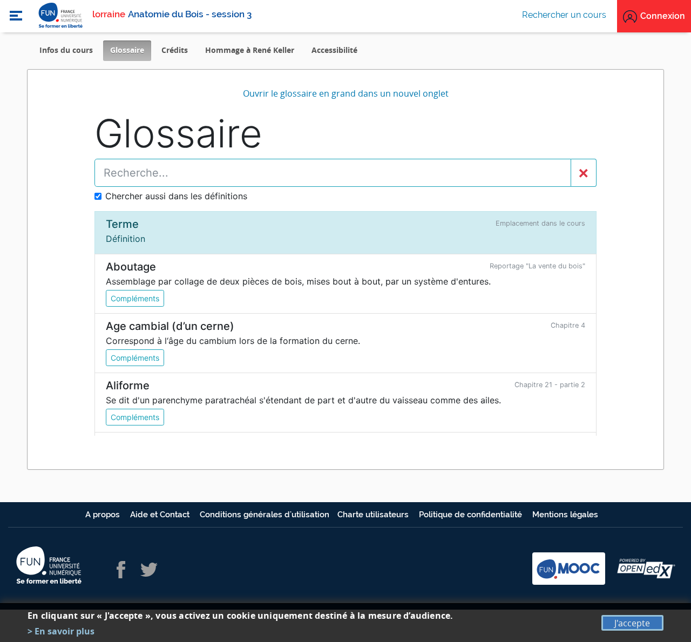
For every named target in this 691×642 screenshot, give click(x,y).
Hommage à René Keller (249, 50)
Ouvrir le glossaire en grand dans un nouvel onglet (346, 93)
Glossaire (130, 52)
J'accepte (632, 623)
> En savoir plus (61, 631)
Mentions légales (565, 514)
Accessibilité (334, 50)
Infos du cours (66, 50)
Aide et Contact (161, 514)
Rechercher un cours (564, 15)
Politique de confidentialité (471, 514)
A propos (103, 514)
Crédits (174, 50)
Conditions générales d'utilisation (264, 514)
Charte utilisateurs (374, 514)
